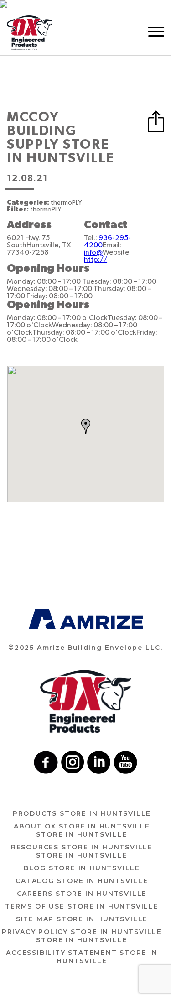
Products (82, 813)
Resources (82, 851)
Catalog (82, 881)
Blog (82, 868)
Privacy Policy (82, 936)
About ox (82, 830)
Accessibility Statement (82, 957)
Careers (82, 893)
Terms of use (82, 906)
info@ (93, 252)
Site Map (82, 919)
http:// (95, 259)
